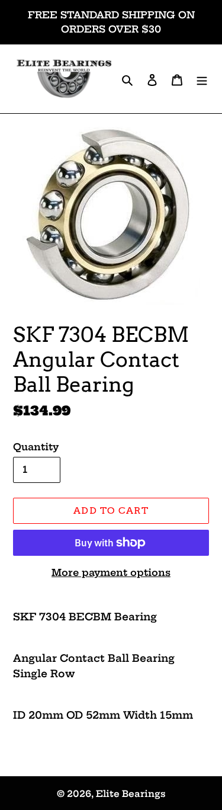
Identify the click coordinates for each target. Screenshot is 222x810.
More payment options (111, 572)
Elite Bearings (131, 793)
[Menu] (201, 79)
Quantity (36, 447)
